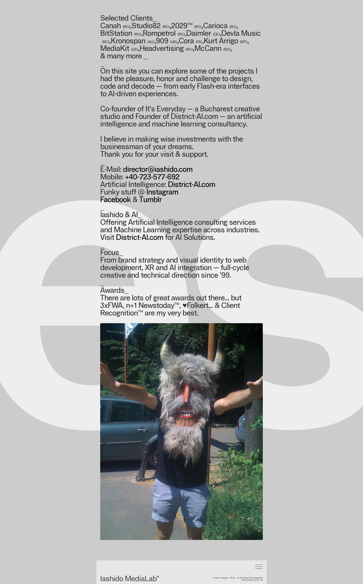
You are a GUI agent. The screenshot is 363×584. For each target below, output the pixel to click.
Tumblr (150, 200)
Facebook (115, 200)
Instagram (162, 193)
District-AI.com (191, 185)
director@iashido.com (157, 170)
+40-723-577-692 (152, 177)
